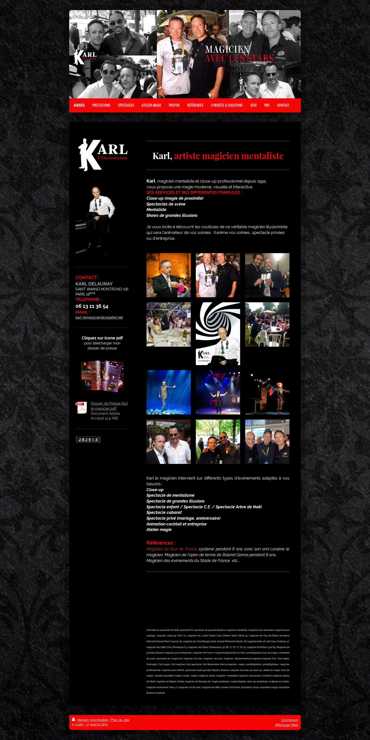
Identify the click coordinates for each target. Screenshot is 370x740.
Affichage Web (286, 725)
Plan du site (120, 720)
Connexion (289, 720)
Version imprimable (92, 720)
